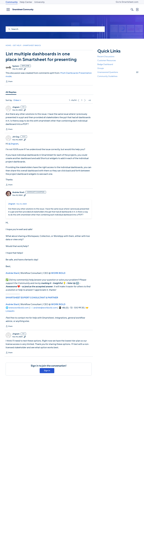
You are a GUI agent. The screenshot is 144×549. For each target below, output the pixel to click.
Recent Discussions (105, 56)
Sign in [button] (47, 370)
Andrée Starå (18, 192)
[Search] (132, 9)
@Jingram (13, 143)
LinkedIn (10, 311)
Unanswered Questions (117, 72)
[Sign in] (137, 9)
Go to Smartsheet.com (127, 2)
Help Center (26, 2)
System (15, 66)
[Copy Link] (24, 69)
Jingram (16, 107)
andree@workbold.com (45, 307)
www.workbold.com (19, 307)
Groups (100, 68)
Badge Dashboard (105, 64)
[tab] (11, 92)
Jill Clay (15, 137)
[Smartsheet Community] (22, 9)
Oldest (16, 100)
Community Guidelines (107, 76)
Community (12, 2)
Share (9, 81)
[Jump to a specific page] (89, 100)
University (39, 2)
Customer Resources (106, 60)
